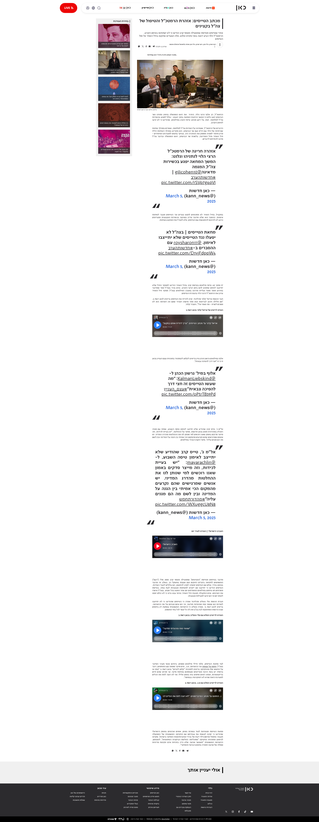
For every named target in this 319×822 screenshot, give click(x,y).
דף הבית (208, 793)
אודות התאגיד (206, 797)
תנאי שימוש (186, 804)
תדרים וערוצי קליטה (77, 797)
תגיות (104, 793)
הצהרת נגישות (206, 807)
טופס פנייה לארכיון (131, 807)
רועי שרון (212, 44)
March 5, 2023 (202, 518)
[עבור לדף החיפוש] (98, 7)
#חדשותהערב (203, 177)
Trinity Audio (161, 55)
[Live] (68, 8)
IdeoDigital (165, 819)
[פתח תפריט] (253, 8)
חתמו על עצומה (209, 666)
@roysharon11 (188, 243)
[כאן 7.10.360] (125, 8)
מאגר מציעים (133, 797)
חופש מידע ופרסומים (151, 797)
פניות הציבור (133, 800)
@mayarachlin (201, 463)
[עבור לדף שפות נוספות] (93, 7)
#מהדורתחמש (192, 499)
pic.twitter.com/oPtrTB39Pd (188, 394)
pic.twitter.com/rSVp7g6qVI (188, 183)
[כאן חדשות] (210, 8)
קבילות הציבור (153, 800)
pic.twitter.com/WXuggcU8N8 (185, 504)
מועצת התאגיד (206, 800)
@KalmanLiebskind (197, 379)
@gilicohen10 (188, 172)
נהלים (210, 804)
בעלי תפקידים (132, 804)
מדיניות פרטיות (100, 800)
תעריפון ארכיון (153, 807)
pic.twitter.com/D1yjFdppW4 (187, 253)
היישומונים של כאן (78, 793)
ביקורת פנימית (153, 804)
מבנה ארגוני (186, 800)
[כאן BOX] (189, 8)
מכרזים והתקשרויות (130, 793)
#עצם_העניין (175, 389)
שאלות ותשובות (79, 800)
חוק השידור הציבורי (183, 797)
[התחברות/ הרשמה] (87, 7)
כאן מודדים (101, 797)
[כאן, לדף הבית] (239, 8)
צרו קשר (188, 793)
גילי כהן (206, 44)
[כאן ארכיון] (147, 8)
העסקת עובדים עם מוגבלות (183, 809)
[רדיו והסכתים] (168, 8)
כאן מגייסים (154, 793)
